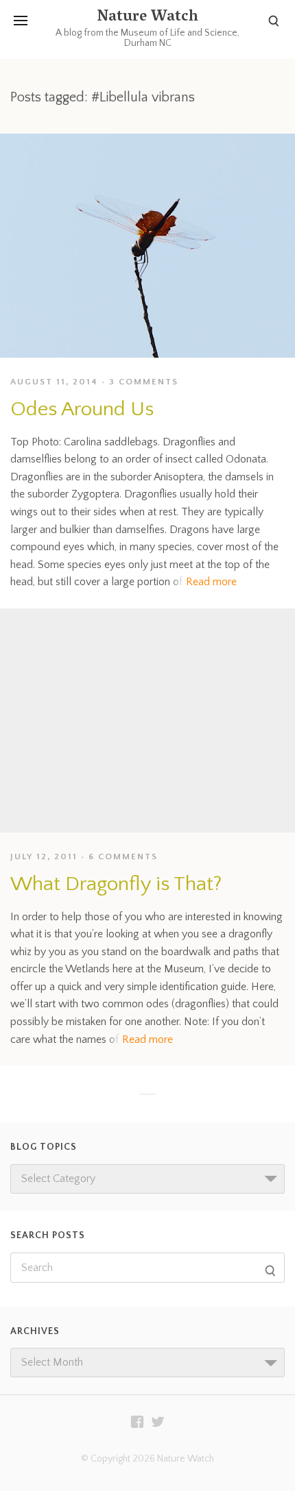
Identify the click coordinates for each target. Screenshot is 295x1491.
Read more (211, 582)
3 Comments (143, 381)
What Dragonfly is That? (116, 884)
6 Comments (123, 856)
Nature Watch (147, 17)
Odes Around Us (82, 409)
